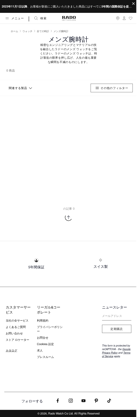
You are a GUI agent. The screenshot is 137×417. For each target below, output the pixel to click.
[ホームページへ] (69, 18)
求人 (40, 350)
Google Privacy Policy (116, 350)
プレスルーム (45, 357)
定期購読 (116, 328)
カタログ (11, 350)
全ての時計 (43, 31)
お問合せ (42, 337)
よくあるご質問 (16, 327)
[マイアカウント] (124, 18)
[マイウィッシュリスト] (130, 18)
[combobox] (20, 88)
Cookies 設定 (45, 344)
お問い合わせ (14, 333)
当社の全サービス (17, 320)
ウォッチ (27, 31)
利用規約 (42, 320)
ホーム (14, 31)
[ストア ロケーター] (118, 18)
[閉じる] (133, 3)
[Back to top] (68, 217)
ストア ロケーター (17, 340)
